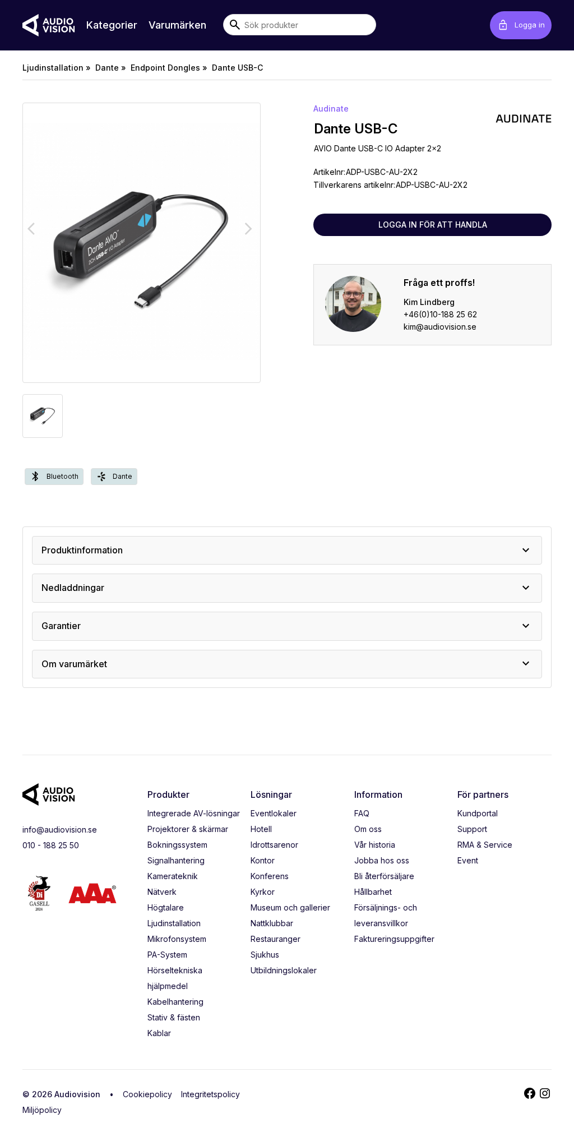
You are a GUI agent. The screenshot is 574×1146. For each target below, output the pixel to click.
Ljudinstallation (174, 923)
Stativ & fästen (173, 1017)
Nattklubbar (272, 923)
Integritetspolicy (210, 1094)
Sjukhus (265, 954)
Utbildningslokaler (284, 970)
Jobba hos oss (381, 860)
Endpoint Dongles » (169, 67)
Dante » (110, 67)
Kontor (263, 860)
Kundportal (477, 813)
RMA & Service (484, 844)
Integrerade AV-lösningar (193, 813)
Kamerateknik (172, 876)
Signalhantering (176, 860)
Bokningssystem (177, 844)
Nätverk (162, 892)
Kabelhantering (175, 1001)
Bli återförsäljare (384, 876)
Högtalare (165, 907)
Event (467, 860)
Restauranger (275, 939)
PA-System (167, 954)
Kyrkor (263, 892)
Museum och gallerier (290, 907)
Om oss (368, 829)
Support (472, 829)
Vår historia (374, 844)
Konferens (270, 876)
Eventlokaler (274, 813)
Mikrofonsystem (176, 939)
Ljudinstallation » (56, 67)
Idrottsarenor (274, 844)
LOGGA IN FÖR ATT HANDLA (432, 224)
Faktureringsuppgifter (394, 939)
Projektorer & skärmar (187, 829)
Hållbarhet (373, 892)
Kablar (159, 1033)
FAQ (361, 813)
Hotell (261, 829)
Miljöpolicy (42, 1110)
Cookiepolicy (147, 1094)
